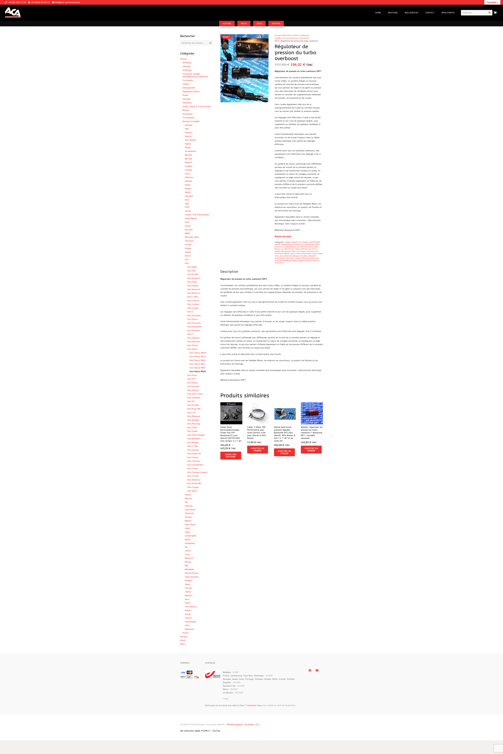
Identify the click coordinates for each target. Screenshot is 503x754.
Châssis (185, 84)
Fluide (185, 95)
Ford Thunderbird (195, 465)
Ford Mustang (193, 424)
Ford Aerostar (193, 289)
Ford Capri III (193, 300)
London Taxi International (197, 215)
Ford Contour (193, 304)
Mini (288, 258)
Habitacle (187, 103)
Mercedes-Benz (192, 237)
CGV (257, 724)
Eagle (187, 185)
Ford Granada (193, 398)
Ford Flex (191, 271)
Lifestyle (186, 66)
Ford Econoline (194, 315)
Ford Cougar (193, 487)
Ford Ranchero (194, 439)
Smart (294, 260)
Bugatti (188, 162)
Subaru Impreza (304, 260)
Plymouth (189, 513)
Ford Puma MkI (194, 483)
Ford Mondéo (193, 420)
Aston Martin (191, 218)
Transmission (188, 117)
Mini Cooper (296, 258)
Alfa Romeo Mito (288, 251)
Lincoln (188, 211)
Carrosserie (187, 80)
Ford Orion (192, 427)
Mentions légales (235, 724)
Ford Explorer (193, 330)
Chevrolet (189, 241)
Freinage (186, 99)
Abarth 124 (297, 242)
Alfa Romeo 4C (306, 247)
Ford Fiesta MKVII (282, 254)
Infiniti (187, 192)
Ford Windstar (194, 480)
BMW (187, 233)
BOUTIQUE (287, 35)
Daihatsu (189, 177)
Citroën (188, 244)
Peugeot (189, 580)
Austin (188, 226)
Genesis (188, 188)
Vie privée (249, 724)
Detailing (186, 62)
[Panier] (495, 13)
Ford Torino (192, 468)
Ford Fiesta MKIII (197, 360)
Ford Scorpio (193, 450)
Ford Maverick (193, 416)
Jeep (187, 203)
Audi (187, 222)
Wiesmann (189, 629)
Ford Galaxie (193, 386)
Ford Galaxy (193, 390)
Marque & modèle (300, 256)
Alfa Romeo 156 (292, 247)
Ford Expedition (194, 327)
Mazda (188, 562)
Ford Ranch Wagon (196, 435)
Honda (188, 495)
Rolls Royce (190, 524)
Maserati (189, 558)
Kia (186, 547)
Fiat (186, 259)
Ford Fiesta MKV (197, 364)
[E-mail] (317, 670)
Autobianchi (190, 151)
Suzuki (188, 614)
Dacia (187, 174)
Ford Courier (193, 308)
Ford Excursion (194, 323)
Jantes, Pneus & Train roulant (196, 106)
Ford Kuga (192, 282)
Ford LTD (191, 412)
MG (186, 502)
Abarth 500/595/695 (311, 242)
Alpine (188, 147)
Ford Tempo (192, 286)
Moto (182, 644)
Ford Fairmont (193, 341)
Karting (183, 636)
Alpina (188, 144)
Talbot (188, 592)
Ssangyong (190, 543)
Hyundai (189, 506)
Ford (285, 38)
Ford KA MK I (193, 405)
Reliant (188, 521)
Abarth (288, 242)
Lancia (292, 254)
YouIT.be (216, 731)
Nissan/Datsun (192, 573)
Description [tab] (229, 272)
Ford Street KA (194, 453)
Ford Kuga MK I (194, 409)
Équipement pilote (191, 91)
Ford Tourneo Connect (197, 472)
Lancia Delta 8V (285, 256)
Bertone (188, 159)
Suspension (187, 114)
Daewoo (189, 132)
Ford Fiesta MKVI (197, 368)
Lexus (187, 532)
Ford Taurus (193, 457)
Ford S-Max (192, 446)
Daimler (188, 181)
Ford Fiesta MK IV (198, 356)
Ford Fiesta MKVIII (198, 353)
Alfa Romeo (310, 244)
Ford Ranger (193, 442)
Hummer (189, 125)
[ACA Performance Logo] (13, 12)
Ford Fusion (192, 383)
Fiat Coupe (301, 251)
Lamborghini (190, 536)
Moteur (305, 258)
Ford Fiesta (293, 38)
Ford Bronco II (193, 293)
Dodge (188, 248)
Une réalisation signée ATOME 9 (195, 731)
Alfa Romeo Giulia (292, 249)
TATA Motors (191, 607)
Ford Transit (193, 476)
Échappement (188, 88)
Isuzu (187, 200)
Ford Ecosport (193, 278)
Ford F (190, 334)
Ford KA (191, 401)
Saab (187, 528)
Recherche (210, 43)
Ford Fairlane (193, 338)
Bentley (188, 155)
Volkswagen (190, 622)
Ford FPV (191, 379)
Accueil (278, 35)
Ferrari (188, 256)
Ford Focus (192, 375)
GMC (187, 129)
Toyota (188, 618)
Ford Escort (192, 319)
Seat (187, 599)
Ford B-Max (192, 274)
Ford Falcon (192, 345)
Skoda (188, 539)
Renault (188, 595)
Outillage (186, 70)
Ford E (190, 312)
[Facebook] (310, 670)
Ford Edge (192, 267)
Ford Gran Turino (195, 394)
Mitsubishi (189, 569)
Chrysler (188, 170)
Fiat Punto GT (312, 251)
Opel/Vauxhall (192, 577)
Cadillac (189, 166)
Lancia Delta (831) (303, 254)
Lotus (187, 554)
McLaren (189, 229)
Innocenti (189, 196)
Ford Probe (192, 431)
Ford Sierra (192, 491)
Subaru (188, 610)
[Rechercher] (489, 12)
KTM (187, 207)
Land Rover (190, 510)
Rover (187, 584)
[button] (420, 13)
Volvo (187, 625)
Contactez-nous (253, 705)
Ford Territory (193, 461)
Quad (182, 640)
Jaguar (188, 252)
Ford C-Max (192, 297)
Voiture (296, 35)
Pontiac (188, 517)
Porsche (188, 588)
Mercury (188, 498)
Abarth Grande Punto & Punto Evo (289, 244)
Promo (185, 633)
